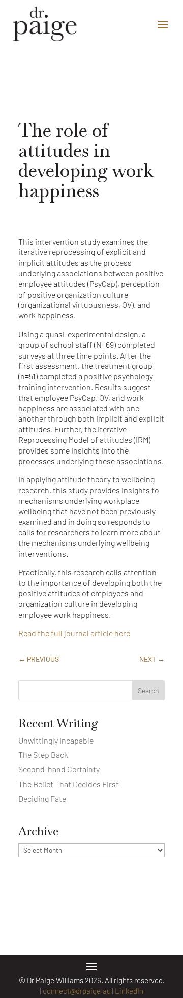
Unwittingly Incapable (56, 740)
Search (148, 690)
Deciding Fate (42, 798)
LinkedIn (129, 990)
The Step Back (43, 754)
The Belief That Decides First (68, 784)
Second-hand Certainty (59, 769)
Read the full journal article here (74, 633)
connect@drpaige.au (77, 990)
